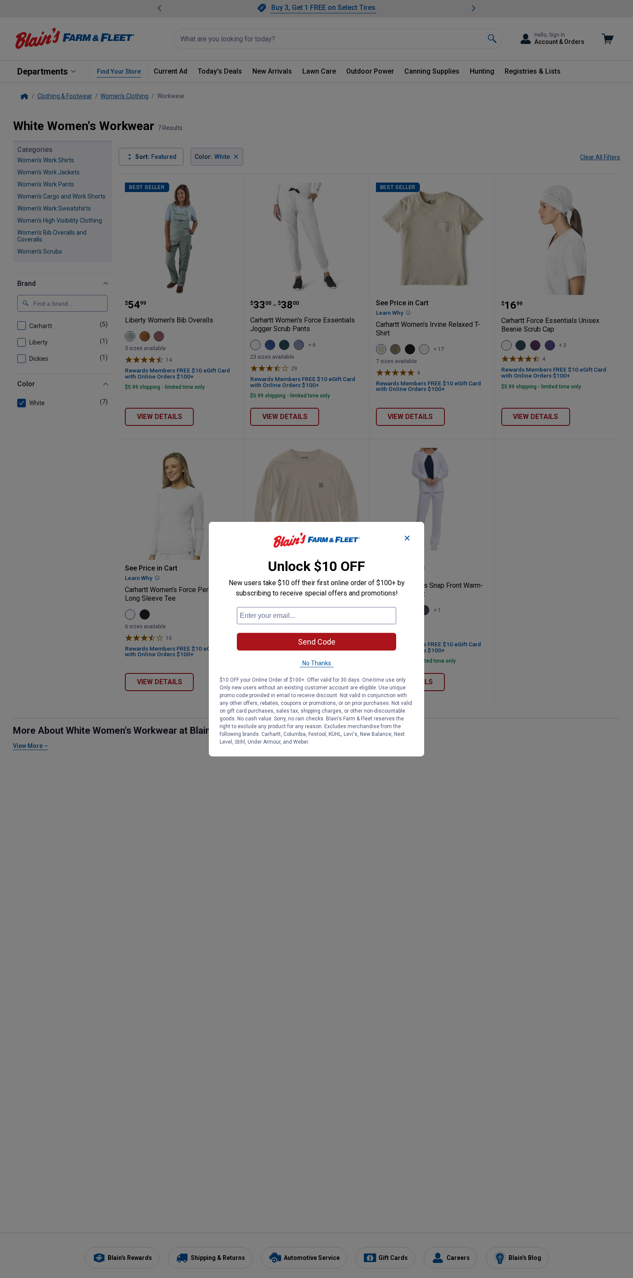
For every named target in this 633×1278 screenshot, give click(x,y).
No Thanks (316, 662)
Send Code (316, 641)
